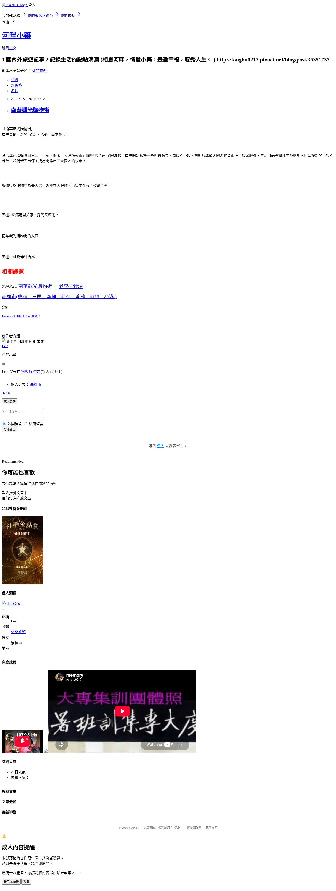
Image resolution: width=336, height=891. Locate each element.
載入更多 (10, 401)
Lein (5, 346)
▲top (6, 392)
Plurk (21, 316)
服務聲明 (211, 827)
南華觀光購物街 (30, 110)
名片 (14, 91)
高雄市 (35, 384)
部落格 (16, 85)
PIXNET (134, 827)
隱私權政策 (193, 827)
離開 (26, 882)
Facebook (9, 316)
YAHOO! (32, 316)
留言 (36, 372)
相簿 (14, 80)
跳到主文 (9, 48)
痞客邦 (26, 372)
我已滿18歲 (11, 882)
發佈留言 (10, 429)
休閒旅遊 (39, 71)
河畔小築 (16, 35)
